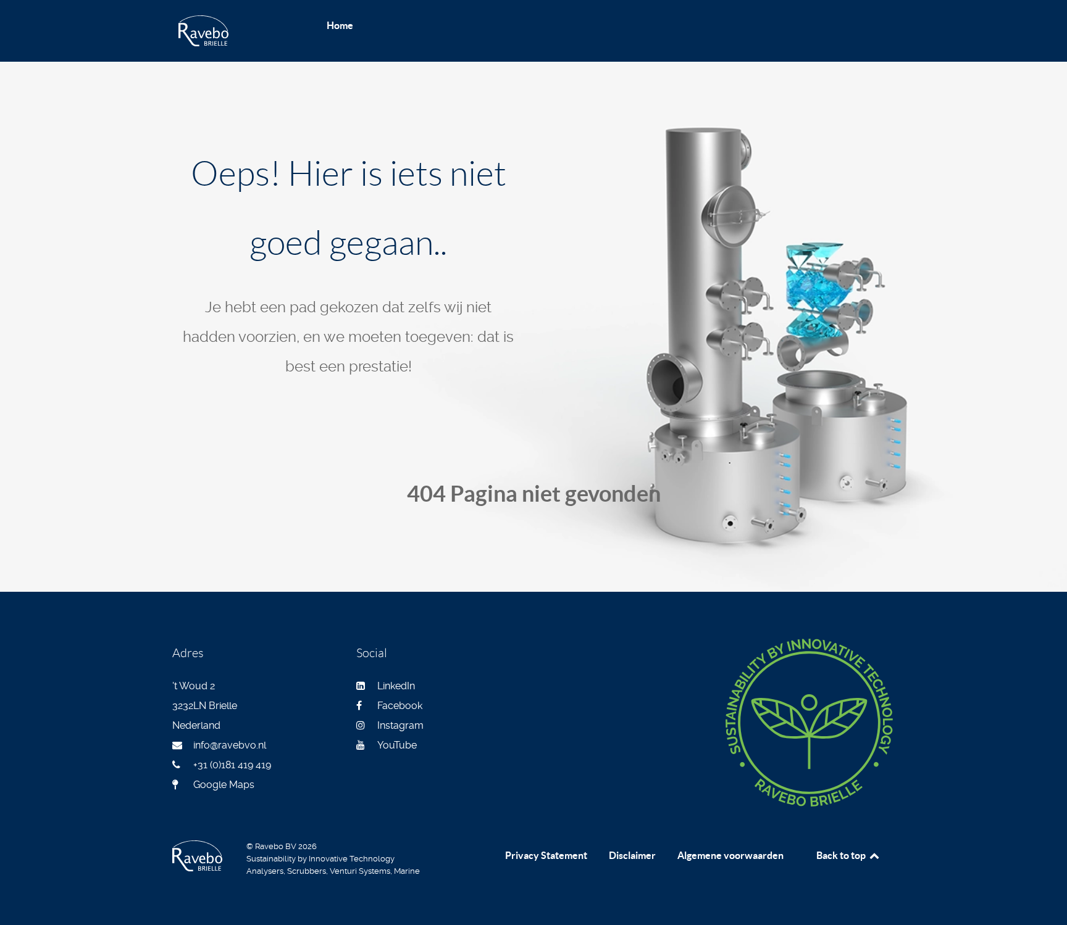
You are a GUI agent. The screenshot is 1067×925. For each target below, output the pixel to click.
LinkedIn (396, 686)
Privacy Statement (546, 855)
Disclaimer (632, 855)
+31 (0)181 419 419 (232, 765)
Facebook (399, 705)
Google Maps (223, 784)
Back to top (842, 855)
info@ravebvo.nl (229, 745)
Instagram (400, 725)
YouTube (397, 745)
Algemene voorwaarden (730, 855)
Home (340, 25)
